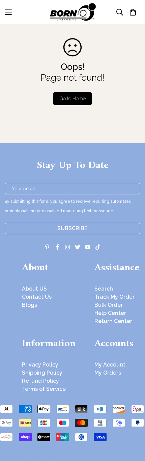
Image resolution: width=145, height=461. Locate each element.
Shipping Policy (42, 373)
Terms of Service (44, 389)
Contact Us (37, 297)
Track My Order (114, 297)
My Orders (107, 373)
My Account (109, 364)
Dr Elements (43, 456)
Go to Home (73, 98)
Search (103, 289)
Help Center (110, 313)
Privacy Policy (40, 364)
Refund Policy (40, 381)
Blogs (29, 305)
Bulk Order (108, 305)
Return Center (113, 321)
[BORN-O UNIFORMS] (72, 12)
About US (34, 289)
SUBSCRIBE (72, 228)
